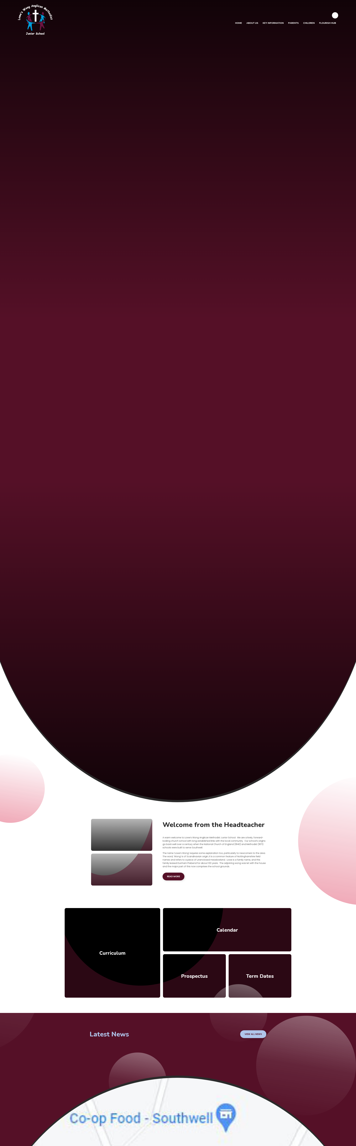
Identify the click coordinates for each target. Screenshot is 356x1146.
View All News (253, 1034)
